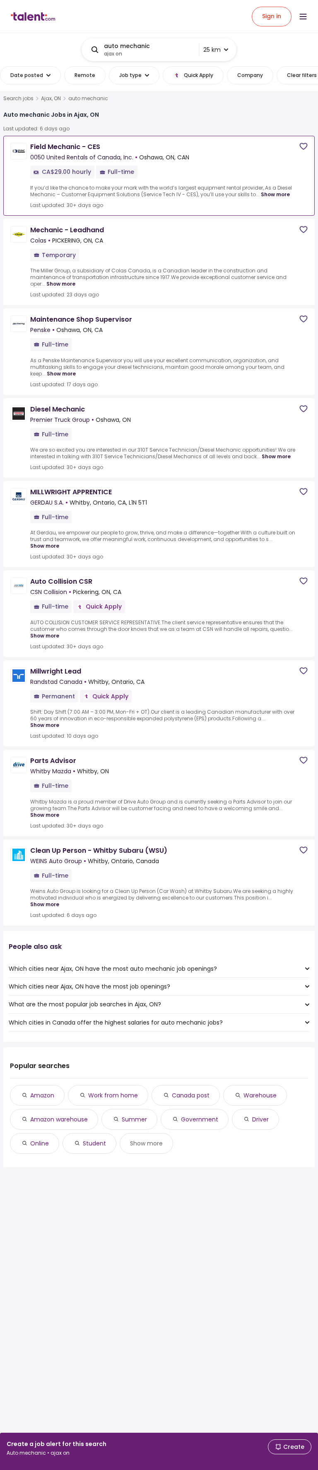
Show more (275, 194)
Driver (260, 1119)
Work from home (113, 1095)
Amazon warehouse (59, 1119)
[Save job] (303, 146)
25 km (212, 50)
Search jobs (18, 98)
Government (199, 1119)
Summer (134, 1119)
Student (94, 1143)
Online (39, 1143)
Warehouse (260, 1095)
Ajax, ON (51, 98)
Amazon (42, 1095)
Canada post (191, 1095)
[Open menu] (303, 17)
